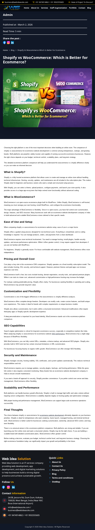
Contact (82, 8)
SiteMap (56, 481)
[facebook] (3, 487)
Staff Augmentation (58, 8)
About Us (35, 8)
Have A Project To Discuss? (82, 2)
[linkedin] (13, 487)
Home (26, 8)
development (59, 415)
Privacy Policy (58, 470)
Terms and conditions (62, 477)
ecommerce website (47, 415)
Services (44, 8)
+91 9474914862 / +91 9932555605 (49, 2)
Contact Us (57, 466)
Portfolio (73, 8)
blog (12, 50)
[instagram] (8, 487)
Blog (89, 8)
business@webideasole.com (16, 2)
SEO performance (58, 334)
